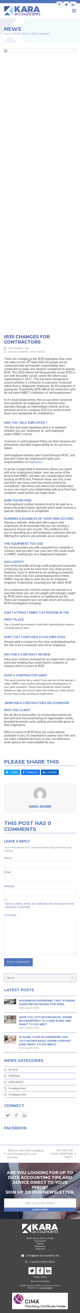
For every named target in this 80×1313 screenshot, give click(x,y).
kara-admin (40, 806)
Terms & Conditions (40, 1281)
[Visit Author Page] (40, 793)
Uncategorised (17, 1088)
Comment (11, 915)
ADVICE (12, 351)
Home (7, 33)
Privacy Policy (40, 1277)
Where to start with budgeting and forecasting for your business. (23, 1154)
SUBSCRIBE (40, 1209)
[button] (74, 10)
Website (9, 886)
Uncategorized (17, 1094)
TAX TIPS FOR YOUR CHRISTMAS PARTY (61, 1154)
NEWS (16, 33)
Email (8, 872)
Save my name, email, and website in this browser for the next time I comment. (39, 905)
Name (8, 858)
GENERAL (23, 351)
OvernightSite (46, 1288)
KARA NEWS (37, 351)
